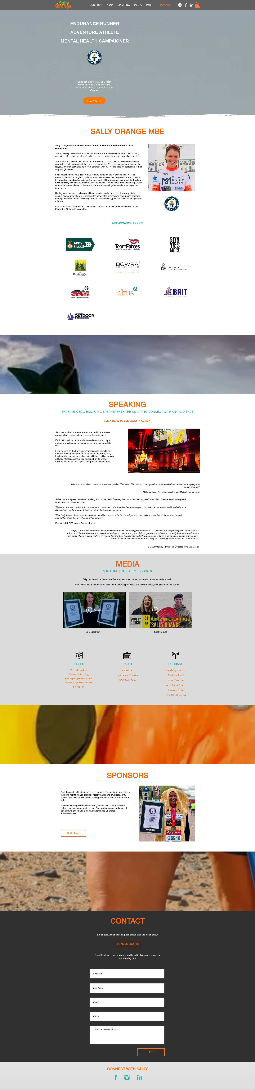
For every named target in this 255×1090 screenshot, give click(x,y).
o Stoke (132, 680)
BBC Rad (124, 680)
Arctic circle (92, 185)
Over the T (171, 695)
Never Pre (170, 685)
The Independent (79, 670)
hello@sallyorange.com (142, 955)
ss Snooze (180, 685)
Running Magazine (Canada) (78, 678)
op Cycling (181, 695)
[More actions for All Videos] (67, 588)
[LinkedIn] (191, 5)
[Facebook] (186, 5)
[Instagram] (180, 5)
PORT (130, 670)
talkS (124, 670)
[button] (197, 5)
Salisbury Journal (175, 670)
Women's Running (78, 674)
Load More (127, 644)
